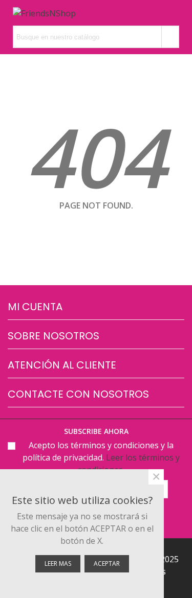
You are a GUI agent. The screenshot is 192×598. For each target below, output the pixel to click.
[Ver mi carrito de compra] (155, 12)
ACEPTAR (107, 563)
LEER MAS (58, 563)
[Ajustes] (90, 12)
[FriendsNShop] (44, 12)
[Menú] (174, 12)
